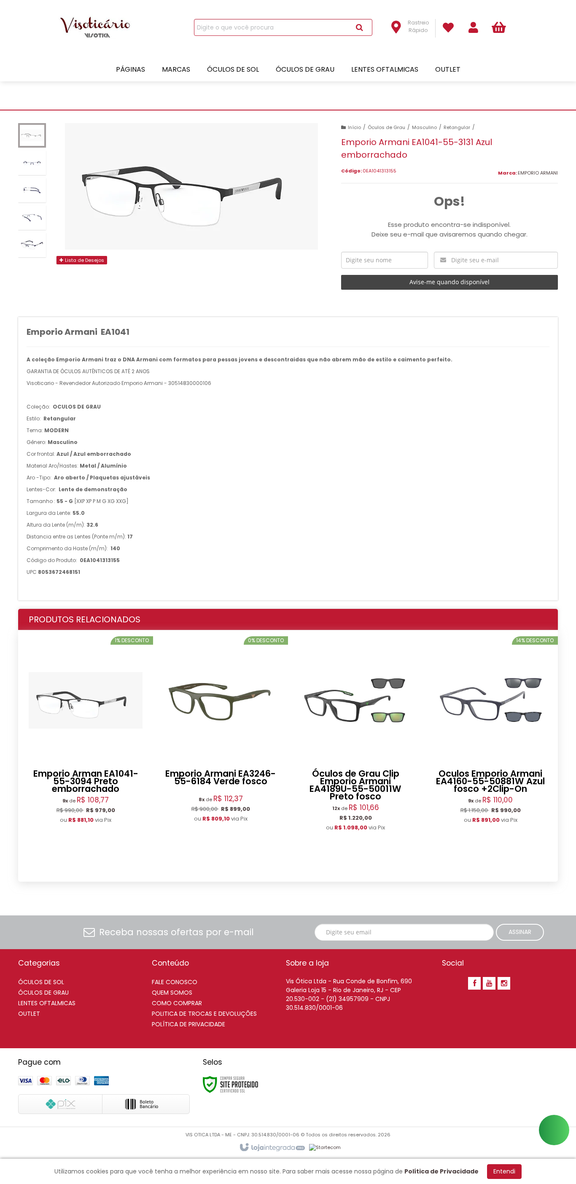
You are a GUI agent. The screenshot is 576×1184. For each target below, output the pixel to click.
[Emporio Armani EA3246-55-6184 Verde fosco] (220, 752)
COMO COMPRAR (177, 1003)
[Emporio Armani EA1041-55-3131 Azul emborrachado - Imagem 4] (32, 217)
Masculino (424, 127)
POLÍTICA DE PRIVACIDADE (188, 1024)
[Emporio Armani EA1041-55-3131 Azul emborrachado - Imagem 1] (32, 135)
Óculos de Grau (386, 127)
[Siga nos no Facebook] (474, 983)
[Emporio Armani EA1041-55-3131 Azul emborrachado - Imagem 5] (32, 245)
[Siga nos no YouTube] (489, 983)
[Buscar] (359, 27)
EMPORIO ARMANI (538, 173)
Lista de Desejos (84, 260)
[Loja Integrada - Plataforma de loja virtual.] (272, 1148)
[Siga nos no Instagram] (504, 983)
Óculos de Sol (41, 982)
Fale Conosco (174, 982)
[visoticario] (99, 27)
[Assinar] (520, 932)
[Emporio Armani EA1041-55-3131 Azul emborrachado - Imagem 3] (32, 190)
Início (354, 127)
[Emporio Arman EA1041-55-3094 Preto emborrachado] (85, 752)
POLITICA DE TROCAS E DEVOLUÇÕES (204, 1013)
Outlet (29, 1013)
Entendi (504, 1171)
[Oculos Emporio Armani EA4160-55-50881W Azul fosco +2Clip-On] (490, 752)
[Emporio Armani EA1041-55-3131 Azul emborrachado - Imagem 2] (32, 163)
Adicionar (107, 854)
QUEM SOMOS (172, 992)
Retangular (457, 127)
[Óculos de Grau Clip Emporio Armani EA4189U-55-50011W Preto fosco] (355, 756)
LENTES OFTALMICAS (46, 1003)
